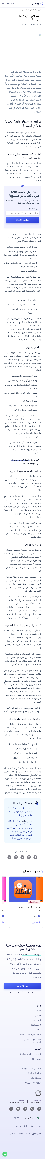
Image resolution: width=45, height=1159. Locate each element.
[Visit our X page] (25, 1109)
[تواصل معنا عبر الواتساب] (5, 1154)
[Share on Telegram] (22, 857)
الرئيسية (38, 10)
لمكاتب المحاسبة (33, 1029)
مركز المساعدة (34, 1073)
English (10, 3)
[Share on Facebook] (36, 857)
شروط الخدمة (36, 1126)
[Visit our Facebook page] (11, 1109)
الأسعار (38, 1015)
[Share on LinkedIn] (10, 857)
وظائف (38, 1063)
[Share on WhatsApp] (16, 857)
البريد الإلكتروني (33, 209)
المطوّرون (37, 1020)
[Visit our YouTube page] (32, 1109)
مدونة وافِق (36, 1059)
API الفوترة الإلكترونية (31, 1068)
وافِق (24, 821)
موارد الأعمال (27, 10)
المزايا (38, 1010)
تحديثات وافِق (35, 1078)
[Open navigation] (3, 3)
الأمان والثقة (36, 1025)
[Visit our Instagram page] (18, 1109)
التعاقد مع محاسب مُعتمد (30, 1034)
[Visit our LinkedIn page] (39, 1109)
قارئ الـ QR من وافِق (32, 1082)
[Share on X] (29, 857)
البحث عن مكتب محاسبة (30, 1054)
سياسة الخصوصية (22, 1126)
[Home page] (37, 3)
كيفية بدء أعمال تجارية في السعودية (29, 909)
